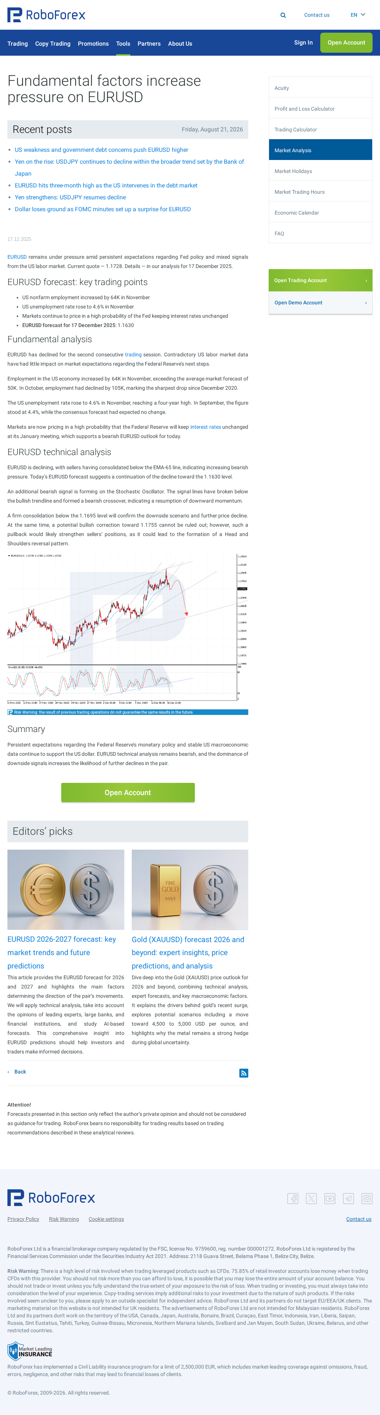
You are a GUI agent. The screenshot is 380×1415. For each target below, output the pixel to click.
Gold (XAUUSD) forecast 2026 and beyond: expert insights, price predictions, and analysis (188, 952)
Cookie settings (106, 1219)
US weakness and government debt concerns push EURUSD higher (101, 149)
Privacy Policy (23, 1219)
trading (133, 354)
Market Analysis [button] (293, 150)
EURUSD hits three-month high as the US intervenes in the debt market (106, 185)
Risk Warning (64, 1219)
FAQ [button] (279, 233)
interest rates (205, 427)
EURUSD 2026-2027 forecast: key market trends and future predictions (61, 952)
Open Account (128, 792)
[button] (46, 14)
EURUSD (17, 257)
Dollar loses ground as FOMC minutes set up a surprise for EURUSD (103, 209)
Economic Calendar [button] (297, 213)
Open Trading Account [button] (300, 280)
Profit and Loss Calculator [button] (305, 109)
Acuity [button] (282, 88)
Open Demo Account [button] (298, 302)
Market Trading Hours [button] (300, 192)
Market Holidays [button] (293, 171)
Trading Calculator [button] (296, 130)
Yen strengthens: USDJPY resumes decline (70, 197)
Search (167, 15)
